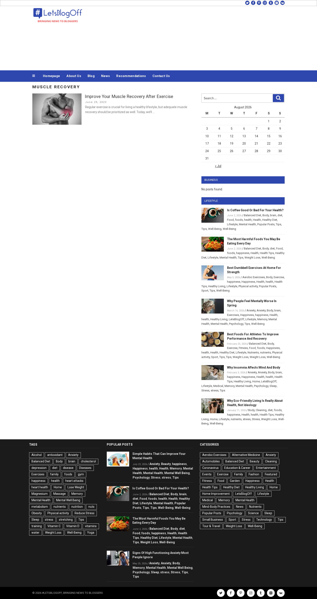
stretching (66, 519)
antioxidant (55, 455)
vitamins (91, 526)
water (35, 532)
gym (81, 474)
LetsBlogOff (236, 319)
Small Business (212, 519)
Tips (278, 224)
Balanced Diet (252, 215)
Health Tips (267, 253)
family (54, 474)
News (105, 76)
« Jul (218, 166)
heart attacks (74, 480)
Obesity (36, 513)
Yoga (90, 532)
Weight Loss (252, 257)
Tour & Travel (211, 526)
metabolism (39, 506)
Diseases (85, 468)
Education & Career (237, 468)
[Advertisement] (202, 37)
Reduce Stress (84, 513)
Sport (204, 290)
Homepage (51, 76)
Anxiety (250, 310)
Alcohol (36, 455)
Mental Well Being (68, 500)
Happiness (248, 281)
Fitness (243, 348)
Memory (262, 319)
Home (256, 381)
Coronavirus (210, 468)
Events (207, 474)
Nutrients (253, 352)
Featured (271, 474)
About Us (73, 76)
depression (39, 468)
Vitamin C (54, 526)
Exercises (233, 315)
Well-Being (214, 228)
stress (214, 390)
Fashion (254, 474)
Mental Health (247, 224)
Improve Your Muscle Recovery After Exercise (129, 96)
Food (230, 219)
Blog (91, 76)
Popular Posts (266, 224)
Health (257, 219)
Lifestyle (232, 224)
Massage (59, 493)
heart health (39, 487)
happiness (242, 253)
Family (238, 474)
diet (280, 215)
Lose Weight (75, 487)
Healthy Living (216, 286)
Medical (218, 386)
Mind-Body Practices (216, 506)
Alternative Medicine (246, 455)
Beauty (166, 464)
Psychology (236, 323)
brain (273, 215)
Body (265, 215)
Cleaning (261, 410)
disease (68, 468)
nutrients (265, 352)
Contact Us (161, 76)
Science (253, 513)
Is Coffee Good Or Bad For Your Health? (255, 210)
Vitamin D (72, 526)
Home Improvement (216, 493)
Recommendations (131, 76)
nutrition (77, 506)
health (248, 219)
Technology (264, 519)
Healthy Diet (269, 219)
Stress (205, 390)
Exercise (279, 277)
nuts (91, 506)
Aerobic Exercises (253, 277)
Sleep (273, 386)
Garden (235, 480)
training (36, 526)
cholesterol (88, 461)
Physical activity (248, 286)
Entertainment (266, 468)
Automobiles (211, 461)
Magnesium (39, 493)
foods (239, 219)
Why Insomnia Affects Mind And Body (253, 367)
